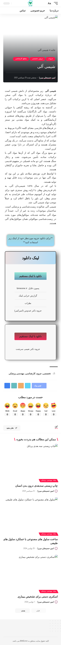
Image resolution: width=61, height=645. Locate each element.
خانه (53, 50)
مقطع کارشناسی (21, 59)
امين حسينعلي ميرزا (47, 77)
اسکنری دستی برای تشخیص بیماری (38, 596)
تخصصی (47, 373)
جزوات (50, 59)
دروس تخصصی (37, 59)
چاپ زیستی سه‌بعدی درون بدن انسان (36, 485)
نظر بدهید (10, 428)
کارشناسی (30, 373)
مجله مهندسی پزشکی (48, 480)
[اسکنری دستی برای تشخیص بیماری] (30, 571)
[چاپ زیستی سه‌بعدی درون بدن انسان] (30, 460)
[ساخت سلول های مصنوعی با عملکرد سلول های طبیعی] (30, 513)
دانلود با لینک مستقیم (30, 276)
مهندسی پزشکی (16, 373)
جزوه (39, 373)
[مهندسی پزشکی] (30, 3)
